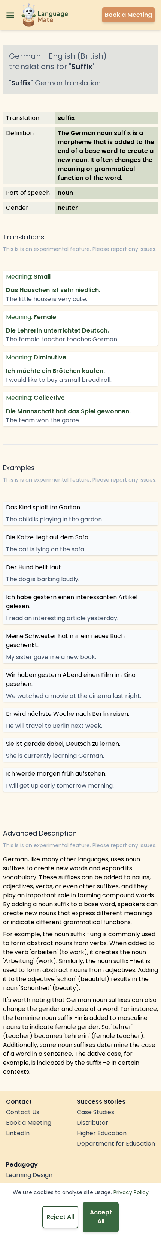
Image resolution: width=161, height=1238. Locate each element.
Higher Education (102, 1133)
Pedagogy (22, 1164)
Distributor (92, 1122)
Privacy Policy (131, 1192)
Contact (19, 1101)
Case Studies (95, 1112)
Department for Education (116, 1143)
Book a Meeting (28, 1122)
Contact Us (22, 1112)
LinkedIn (18, 1133)
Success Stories (101, 1101)
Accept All (101, 1217)
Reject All (60, 1217)
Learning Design (29, 1175)
